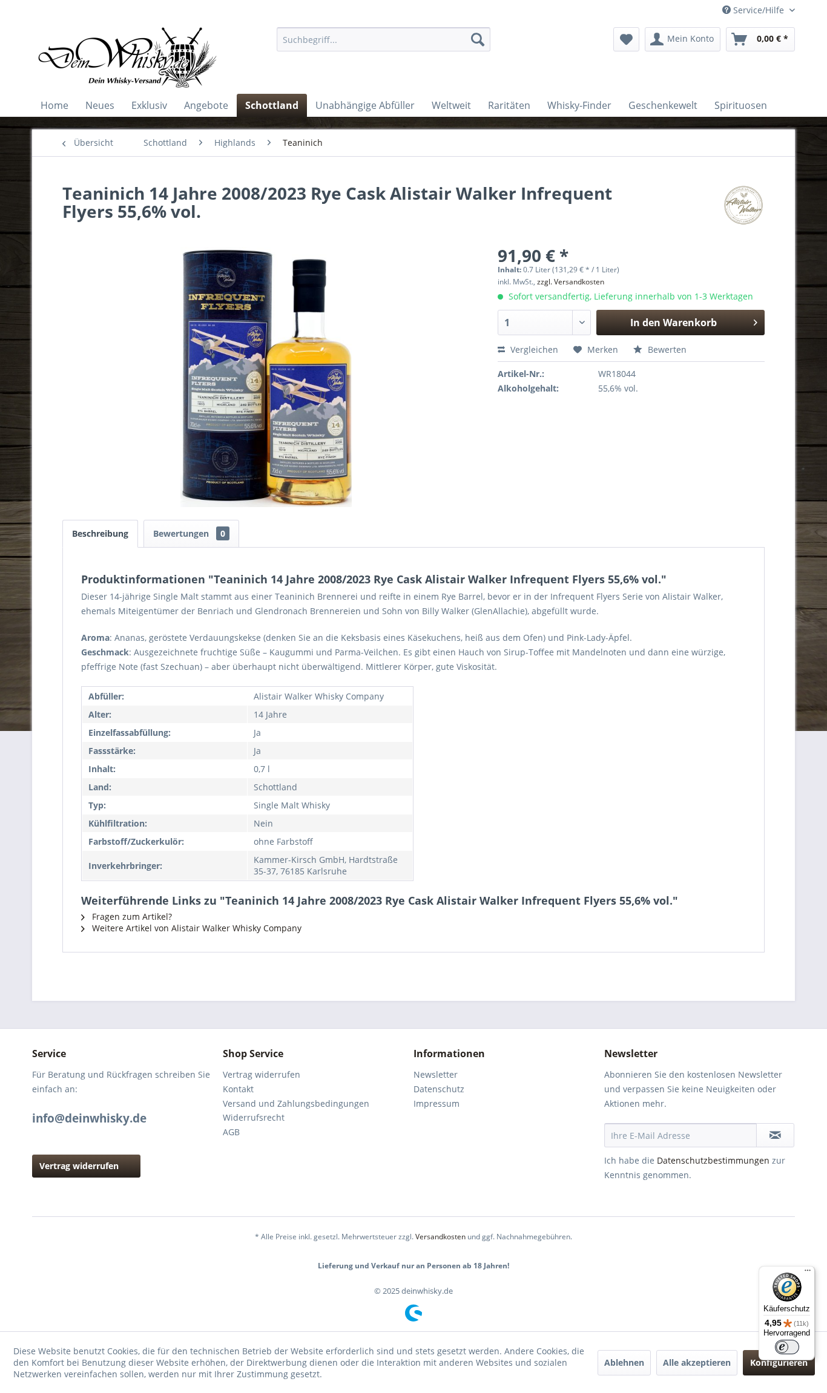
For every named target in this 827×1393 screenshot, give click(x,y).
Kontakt (238, 1089)
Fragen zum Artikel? (131, 916)
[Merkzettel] (626, 39)
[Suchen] (477, 39)
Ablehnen (624, 1362)
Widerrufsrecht (254, 1117)
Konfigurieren (779, 1362)
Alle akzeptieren (697, 1362)
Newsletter (436, 1074)
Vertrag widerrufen (79, 1166)
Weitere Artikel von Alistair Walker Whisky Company (195, 928)
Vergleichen (533, 349)
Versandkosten (440, 1236)
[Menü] (807, 1273)
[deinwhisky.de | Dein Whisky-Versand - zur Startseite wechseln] (128, 57)
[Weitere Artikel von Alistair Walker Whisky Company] (743, 205)
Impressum (437, 1103)
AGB (231, 1132)
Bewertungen (189, 533)
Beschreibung (100, 533)
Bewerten (666, 349)
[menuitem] (383, 39)
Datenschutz (439, 1089)
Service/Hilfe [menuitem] (758, 10)
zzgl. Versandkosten (570, 282)
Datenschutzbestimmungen (713, 1160)
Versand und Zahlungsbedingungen (296, 1103)
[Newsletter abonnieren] (775, 1135)
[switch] (787, 1347)
